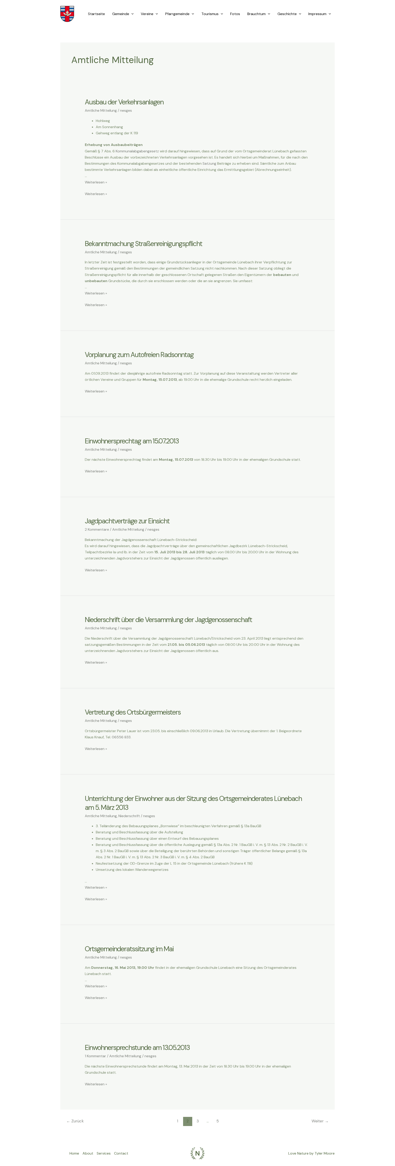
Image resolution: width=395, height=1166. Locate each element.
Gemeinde (120, 13)
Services (104, 1153)
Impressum (317, 13)
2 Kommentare (97, 529)
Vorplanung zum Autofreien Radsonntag (139, 354)
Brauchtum (256, 13)
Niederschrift (129, 816)
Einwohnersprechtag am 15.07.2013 (132, 441)
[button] (131, 14)
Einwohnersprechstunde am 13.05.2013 (137, 1047)
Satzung (209, 163)
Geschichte (287, 13)
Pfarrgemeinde (177, 13)
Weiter (320, 1121)
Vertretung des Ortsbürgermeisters (133, 712)
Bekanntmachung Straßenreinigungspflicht (143, 243)
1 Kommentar (95, 1056)
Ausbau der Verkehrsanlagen (124, 102)
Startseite (96, 13)
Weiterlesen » (96, 182)
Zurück (75, 1121)
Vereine (147, 13)
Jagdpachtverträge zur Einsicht (127, 521)
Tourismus (210, 13)
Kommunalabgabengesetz (137, 151)
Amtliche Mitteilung (101, 110)
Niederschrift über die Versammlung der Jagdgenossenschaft (168, 619)
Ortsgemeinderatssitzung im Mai (129, 948)
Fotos (235, 13)
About (88, 1153)
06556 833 (121, 737)
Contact (121, 1153)
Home (74, 1153)
